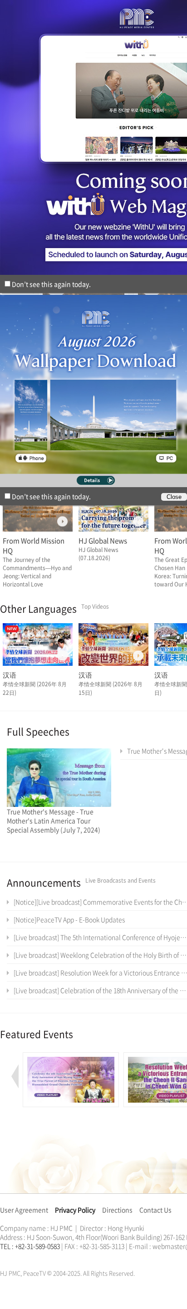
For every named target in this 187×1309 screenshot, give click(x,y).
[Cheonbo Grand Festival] (71, 1057)
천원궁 (31, 1256)
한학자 (2, 1256)
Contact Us (155, 1209)
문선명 (9, 1256)
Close (174, 496)
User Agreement (24, 1209)
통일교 (16, 1256)
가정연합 (24, 1256)
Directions (117, 1209)
